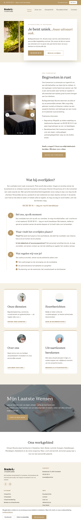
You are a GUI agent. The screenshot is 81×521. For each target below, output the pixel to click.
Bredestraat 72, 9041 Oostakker (51, 471)
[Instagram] (10, 484)
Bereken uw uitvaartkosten (11, 502)
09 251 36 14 (46, 474)
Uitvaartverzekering (9, 499)
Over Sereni (45, 505)
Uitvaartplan (7, 497)
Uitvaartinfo (49, 10)
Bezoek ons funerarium (54, 155)
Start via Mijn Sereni (17, 417)
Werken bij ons (46, 502)
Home (29, 10)
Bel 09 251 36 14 (36, 53)
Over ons (38, 10)
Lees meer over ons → (16, 367)
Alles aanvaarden (39, 517)
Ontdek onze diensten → (17, 321)
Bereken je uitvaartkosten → (56, 367)
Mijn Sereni (73, 2)
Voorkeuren (8, 517)
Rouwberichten (63, 2)
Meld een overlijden (54, 53)
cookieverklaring (7, 512)
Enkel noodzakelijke (23, 517)
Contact (74, 10)
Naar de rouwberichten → (55, 321)
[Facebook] (5, 484)
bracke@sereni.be (47, 477)
